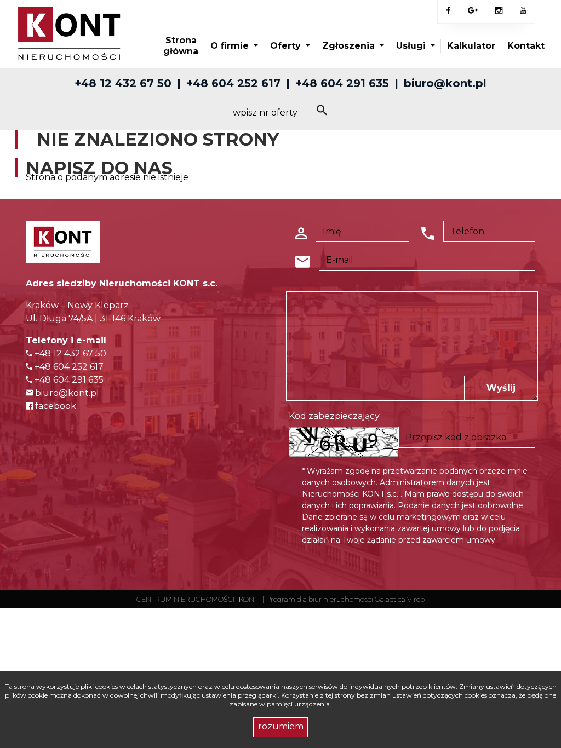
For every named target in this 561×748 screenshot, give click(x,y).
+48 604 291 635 (342, 83)
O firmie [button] (230, 46)
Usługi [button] (412, 46)
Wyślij (501, 388)
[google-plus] (472, 11)
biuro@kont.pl (445, 83)
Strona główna (180, 45)
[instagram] (498, 11)
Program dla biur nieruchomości (320, 599)
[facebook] (448, 11)
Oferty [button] (287, 46)
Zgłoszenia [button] (349, 46)
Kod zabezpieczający (334, 416)
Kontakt (526, 46)
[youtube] (523, 11)
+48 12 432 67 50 (123, 83)
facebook (54, 406)
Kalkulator (471, 46)
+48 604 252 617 (233, 83)
